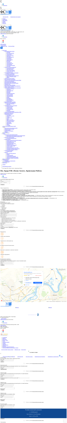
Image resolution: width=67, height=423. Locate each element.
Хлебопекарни (9, 117)
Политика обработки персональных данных (10, 347)
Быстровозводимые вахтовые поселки (11, 83)
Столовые (8, 125)
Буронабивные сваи (10, 142)
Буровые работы (7, 139)
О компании (5, 19)
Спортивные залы (10, 109)
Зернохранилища (10, 95)
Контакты (4, 23)
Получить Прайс (11, 46)
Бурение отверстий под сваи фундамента (14, 140)
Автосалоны (9, 122)
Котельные (9, 91)
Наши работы (5, 20)
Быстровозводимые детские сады (13, 75)
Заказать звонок (3, 45)
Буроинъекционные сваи (11, 143)
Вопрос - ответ (5, 340)
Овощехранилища (10, 90)
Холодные (8, 66)
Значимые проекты (6, 342)
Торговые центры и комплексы (10, 102)
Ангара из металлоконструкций (12, 157)
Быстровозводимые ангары (9, 51)
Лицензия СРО (5, 16)
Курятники (9, 98)
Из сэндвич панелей (10, 53)
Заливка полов (9, 151)
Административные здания (9, 74)
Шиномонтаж (9, 123)
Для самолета (9, 54)
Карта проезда (3, 318)
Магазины (8, 104)
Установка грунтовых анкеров (12, 149)
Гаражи (8, 116)
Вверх (62, 356)
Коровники (9, 89)
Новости (4, 22)
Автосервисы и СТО (10, 115)
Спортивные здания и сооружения (11, 105)
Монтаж (6, 131)
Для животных (9, 64)
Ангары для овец (10, 94)
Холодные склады (10, 69)
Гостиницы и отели (10, 121)
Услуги (4, 133)
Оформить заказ (4, 46)
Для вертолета (9, 62)
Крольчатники (9, 100)
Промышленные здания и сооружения (11, 72)
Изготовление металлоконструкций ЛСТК (14, 136)
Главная (4, 18)
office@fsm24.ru (3, 44)
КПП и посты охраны (10, 120)
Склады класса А (10, 71)
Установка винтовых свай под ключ (13, 148)
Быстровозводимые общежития (10, 82)
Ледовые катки (9, 107)
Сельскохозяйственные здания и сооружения (13, 87)
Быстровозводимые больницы (10, 101)
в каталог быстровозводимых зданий (9, 126)
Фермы (8, 97)
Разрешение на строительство (10, 160)
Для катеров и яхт (10, 63)
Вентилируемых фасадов (11, 153)
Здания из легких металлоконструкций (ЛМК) (13, 80)
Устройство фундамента (9, 130)
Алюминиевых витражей (11, 156)
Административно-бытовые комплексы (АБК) (13, 112)
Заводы (8, 124)
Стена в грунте (9, 146)
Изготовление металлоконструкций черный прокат (16, 135)
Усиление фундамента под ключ (12, 147)
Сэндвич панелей (10, 155)
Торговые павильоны (10, 103)
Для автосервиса (10, 59)
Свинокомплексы (10, 96)
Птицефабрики (9, 99)
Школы (8, 77)
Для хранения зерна (10, 56)
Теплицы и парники (10, 88)
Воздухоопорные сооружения (10, 79)
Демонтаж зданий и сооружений (12, 158)
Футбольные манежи (10, 111)
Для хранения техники (11, 65)
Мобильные (9, 60)
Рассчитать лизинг (29, 356)
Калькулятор (5, 162)
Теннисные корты (10, 106)
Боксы (8, 118)
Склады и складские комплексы (10, 67)
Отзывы (4, 21)
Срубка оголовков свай (11, 145)
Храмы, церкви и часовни (9, 86)
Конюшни (8, 92)
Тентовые (8, 52)
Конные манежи (10, 108)
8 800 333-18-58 (3, 33)
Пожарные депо (7, 84)
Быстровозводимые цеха (9, 113)
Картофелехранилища (11, 93)
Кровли (8, 154)
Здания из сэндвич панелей (9, 78)
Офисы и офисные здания (11, 76)
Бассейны (8, 110)
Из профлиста (9, 57)
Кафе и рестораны (10, 119)
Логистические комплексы (9, 81)
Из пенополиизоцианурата (11, 138)
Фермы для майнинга (10, 73)
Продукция (5, 50)
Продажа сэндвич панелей (9, 137)
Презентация (5, 356)
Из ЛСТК (8, 61)
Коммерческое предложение (15, 16)
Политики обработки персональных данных (38, 186)
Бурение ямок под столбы (11, 141)
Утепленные (9, 58)
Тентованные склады (10, 68)
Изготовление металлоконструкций (11, 128)
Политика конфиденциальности (8, 346)
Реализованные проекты (7, 166)
